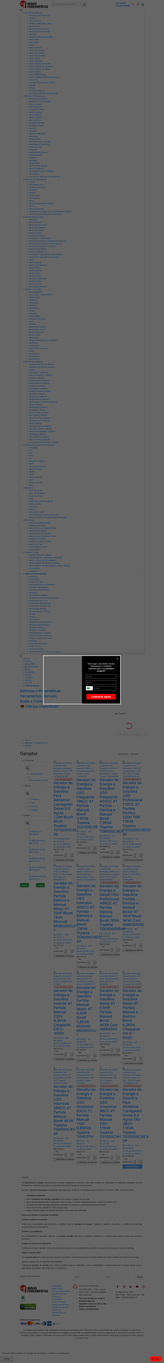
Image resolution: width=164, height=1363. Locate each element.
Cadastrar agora (101, 696)
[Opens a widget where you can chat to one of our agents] (155, 1359)
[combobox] (89, 688)
